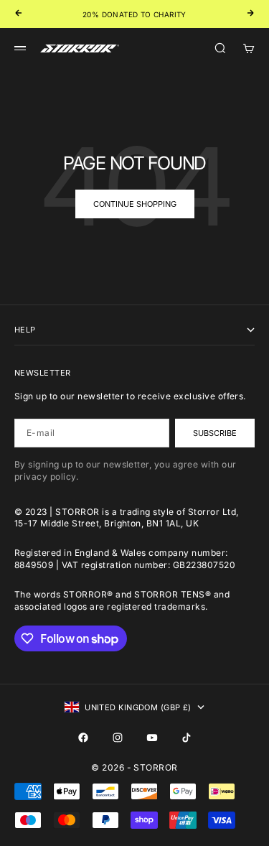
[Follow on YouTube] (152, 737)
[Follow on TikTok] (186, 737)
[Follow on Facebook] (83, 737)
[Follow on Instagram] (117, 737)
